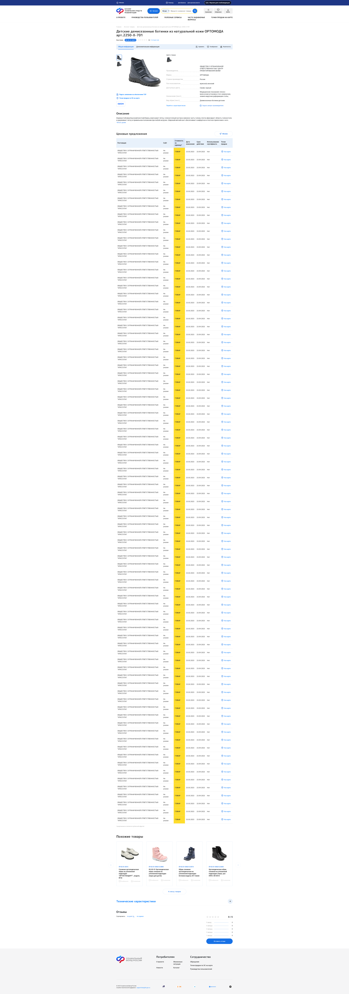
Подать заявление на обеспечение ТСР (132, 94)
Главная (118, 27)
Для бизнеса (182, 2)
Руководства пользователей (145, 17)
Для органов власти (194, 2)
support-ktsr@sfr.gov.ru (143, 987)
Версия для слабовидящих (219, 3)
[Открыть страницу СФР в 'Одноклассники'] (179, 986)
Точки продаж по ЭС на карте (129, 98)
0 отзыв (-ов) (155, 40)
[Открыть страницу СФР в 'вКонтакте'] (212, 986)
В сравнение (136, 881)
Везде (165, 11)
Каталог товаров (129, 27)
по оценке (140, 916)
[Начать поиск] (195, 11)
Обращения (194, 962)
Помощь (171, 2)
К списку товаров (174, 892)
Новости (159, 968)
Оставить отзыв (219, 941)
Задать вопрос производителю (212, 105)
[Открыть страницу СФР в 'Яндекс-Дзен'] (230, 987)
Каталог (176, 968)
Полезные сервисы (173, 17)
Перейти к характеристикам (175, 105)
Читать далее (121, 122)
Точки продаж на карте (222, 17)
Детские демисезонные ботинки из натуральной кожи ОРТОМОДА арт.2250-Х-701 (169, 33)
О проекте (120, 17)
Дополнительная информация (147, 47)
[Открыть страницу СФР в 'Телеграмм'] (194, 986)
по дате (130, 916)
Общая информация (126, 47)
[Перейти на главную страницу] (129, 11)
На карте (227, 152)
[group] (144, 72)
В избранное (213, 46)
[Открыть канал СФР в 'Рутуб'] (163, 986)
